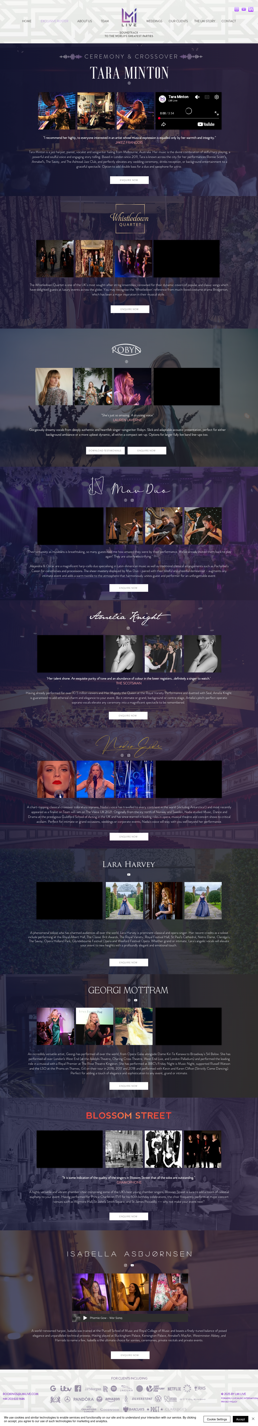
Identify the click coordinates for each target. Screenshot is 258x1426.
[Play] (85, 1318)
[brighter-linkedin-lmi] (250, 9)
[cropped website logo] (129, 83)
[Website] (126, 361)
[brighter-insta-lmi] (236, 9)
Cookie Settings (217, 1419)
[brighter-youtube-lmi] (243, 9)
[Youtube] (129, 874)
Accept (240, 1419)
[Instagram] (132, 500)
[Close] (253, 1419)
